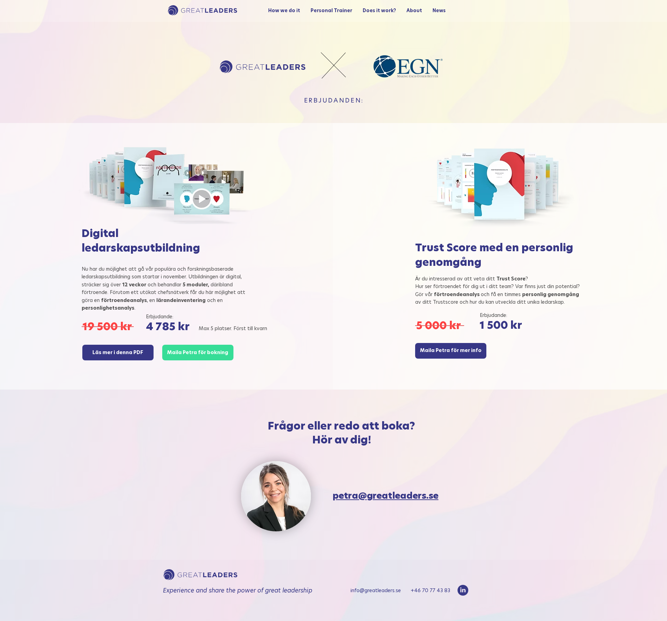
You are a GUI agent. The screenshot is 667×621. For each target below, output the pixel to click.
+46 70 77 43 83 (430, 590)
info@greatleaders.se (381, 590)
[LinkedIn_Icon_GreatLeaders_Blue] (463, 590)
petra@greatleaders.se (385, 496)
